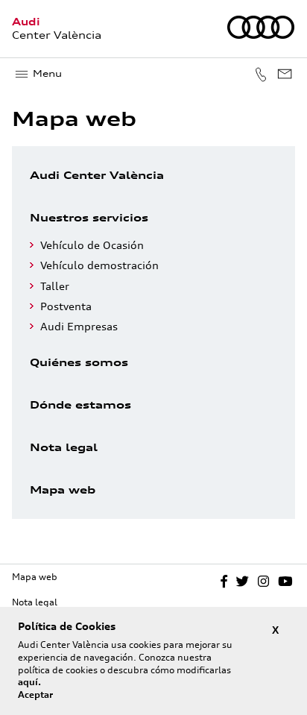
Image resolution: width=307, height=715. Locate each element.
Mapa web (62, 489)
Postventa (66, 306)
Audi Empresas (79, 326)
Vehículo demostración (99, 265)
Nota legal (64, 447)
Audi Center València (97, 174)
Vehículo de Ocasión (92, 245)
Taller (54, 286)
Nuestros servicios (89, 217)
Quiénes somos (79, 362)
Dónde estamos (80, 404)
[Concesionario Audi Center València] (261, 36)
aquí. (29, 681)
